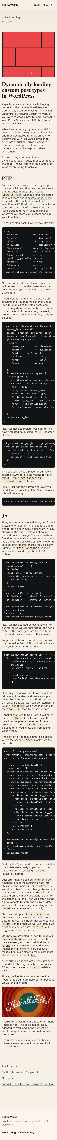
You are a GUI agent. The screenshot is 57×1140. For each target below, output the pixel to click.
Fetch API (25, 643)
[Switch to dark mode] (52, 5)
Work (37, 5)
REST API (22, 204)
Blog (45, 5)
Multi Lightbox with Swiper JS (20, 1072)
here (33, 955)
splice (41, 870)
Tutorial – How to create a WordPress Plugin (28, 1084)
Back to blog (11, 17)
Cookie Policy (26, 1132)
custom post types (39, 197)
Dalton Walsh (10, 5)
